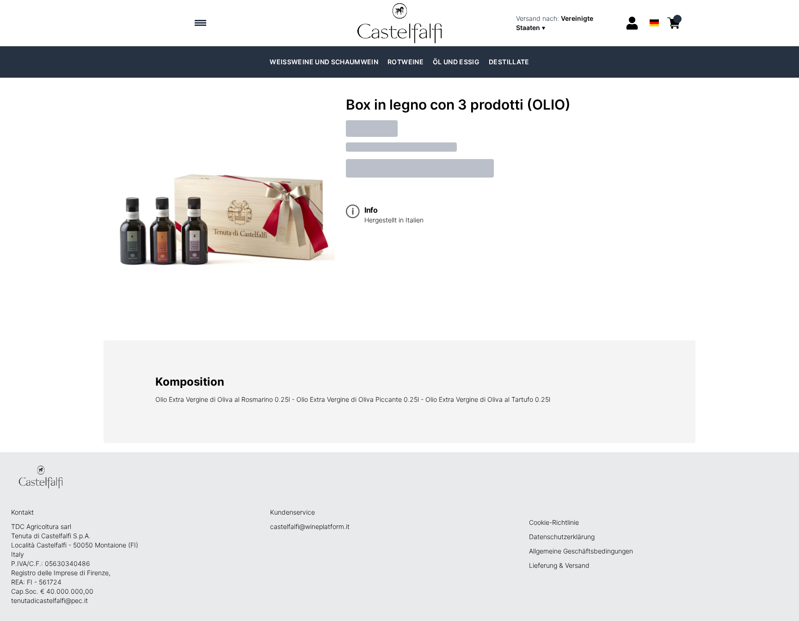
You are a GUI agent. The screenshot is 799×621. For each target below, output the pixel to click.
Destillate (509, 62)
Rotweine (405, 62)
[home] (400, 23)
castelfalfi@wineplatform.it (310, 526)
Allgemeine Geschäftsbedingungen (581, 551)
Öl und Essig (456, 62)
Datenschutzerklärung (562, 537)
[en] (654, 11)
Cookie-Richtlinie (554, 522)
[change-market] (567, 23)
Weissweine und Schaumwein (324, 62)
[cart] (673, 23)
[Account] (632, 23)
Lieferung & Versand (559, 565)
